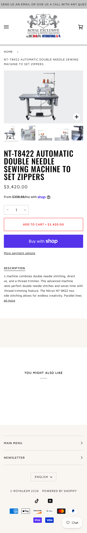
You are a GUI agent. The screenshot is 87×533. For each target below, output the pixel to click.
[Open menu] (11, 27)
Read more (7, 300)
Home (8, 51)
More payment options (19, 253)
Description (14, 268)
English (42, 477)
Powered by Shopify (59, 491)
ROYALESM (22, 491)
